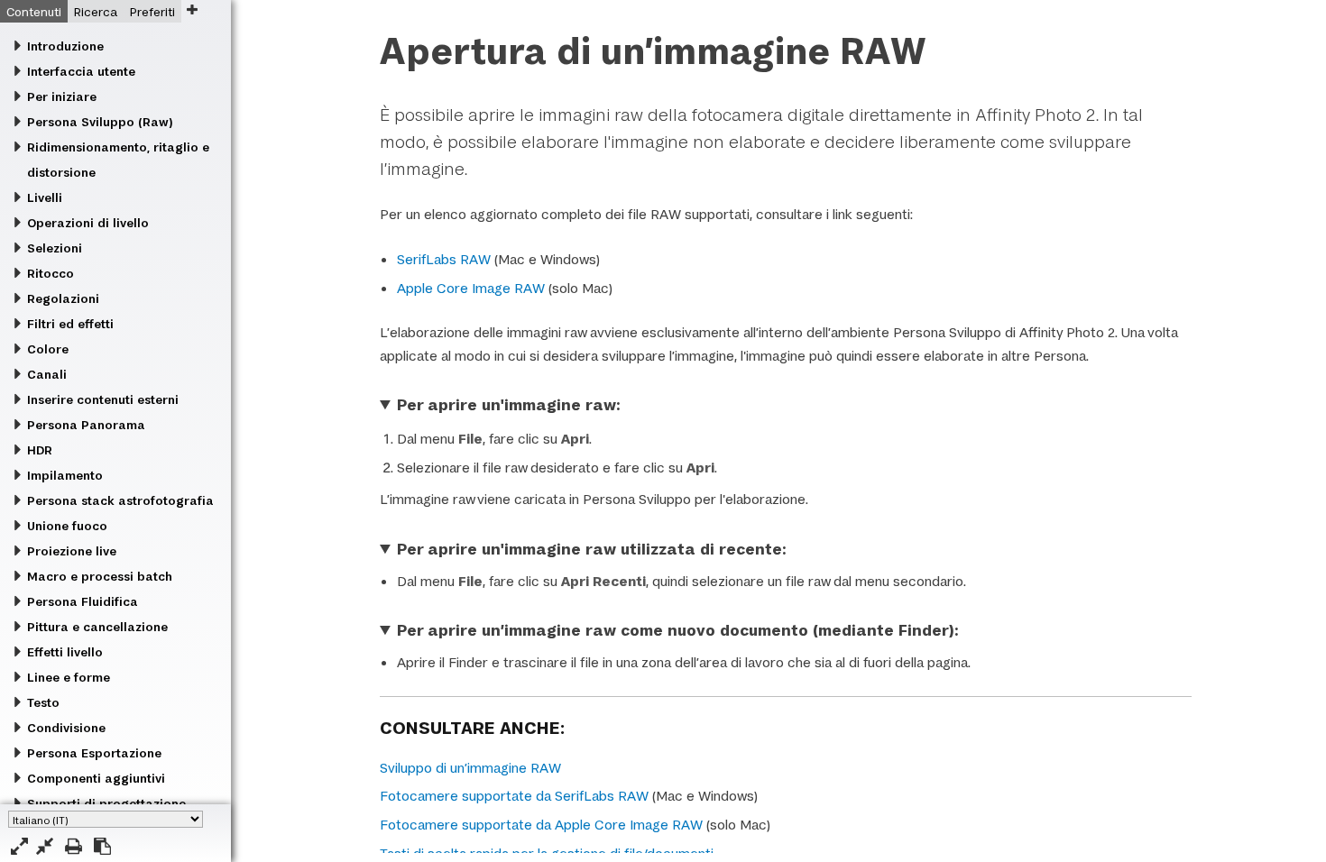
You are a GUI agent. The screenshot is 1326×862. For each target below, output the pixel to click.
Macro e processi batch (99, 576)
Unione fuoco (67, 526)
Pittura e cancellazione (97, 627)
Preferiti (152, 12)
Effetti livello (65, 652)
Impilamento (65, 475)
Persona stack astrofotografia (120, 500)
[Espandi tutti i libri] (19, 846)
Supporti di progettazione (106, 803)
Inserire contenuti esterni (103, 399)
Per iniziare (62, 96)
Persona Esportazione (94, 753)
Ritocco (50, 273)
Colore (48, 349)
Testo (43, 702)
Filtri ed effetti (70, 324)
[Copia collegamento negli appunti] (102, 846)
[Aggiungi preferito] (192, 9)
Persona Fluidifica (82, 601)
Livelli (44, 197)
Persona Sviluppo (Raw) (99, 122)
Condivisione (66, 728)
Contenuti (33, 12)
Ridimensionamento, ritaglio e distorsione (118, 159)
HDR (39, 450)
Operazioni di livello (88, 223)
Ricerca (95, 12)
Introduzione (65, 46)
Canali (47, 374)
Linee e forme (68, 677)
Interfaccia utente (81, 71)
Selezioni (54, 248)
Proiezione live (71, 551)
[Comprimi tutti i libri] (44, 846)
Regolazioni (63, 298)
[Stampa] (73, 846)
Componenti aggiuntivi (96, 778)
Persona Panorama (86, 425)
